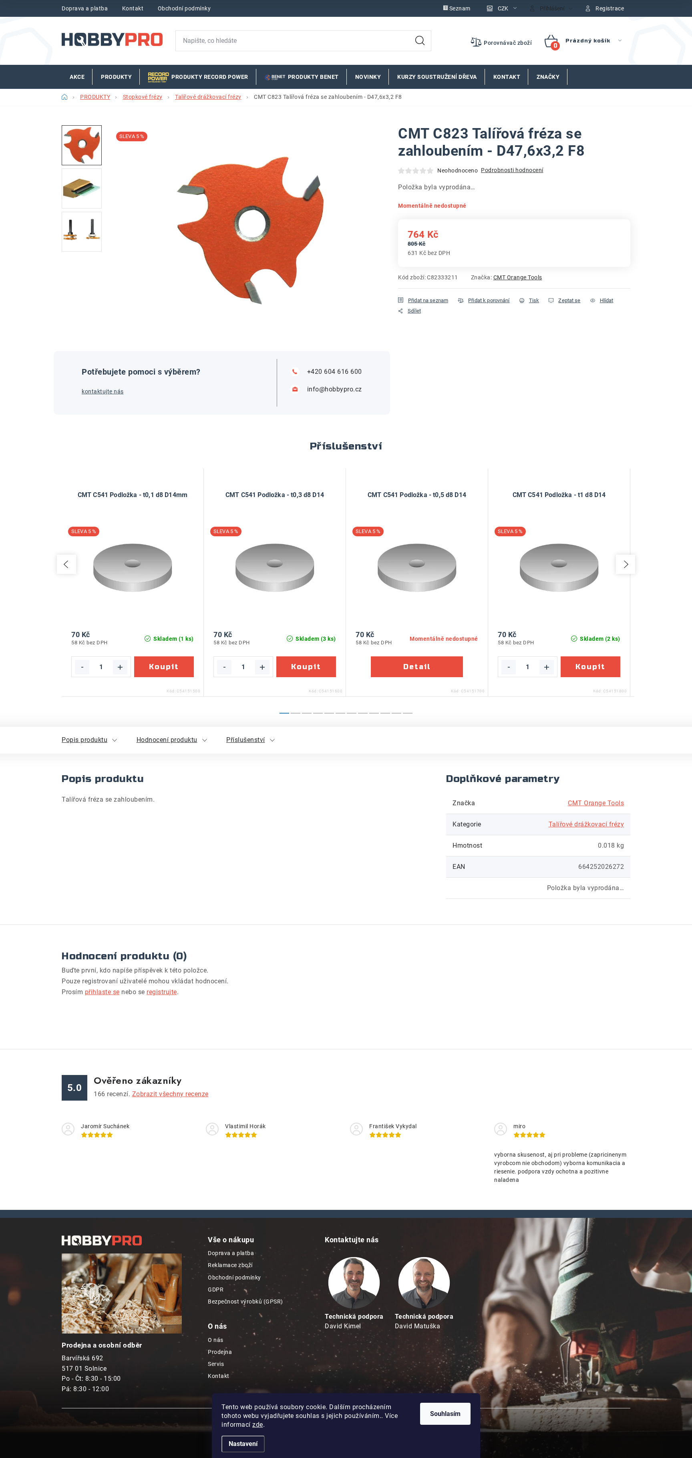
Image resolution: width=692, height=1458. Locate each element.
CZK (503, 8)
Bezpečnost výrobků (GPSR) (245, 1301)
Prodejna (220, 1352)
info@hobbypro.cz (334, 389)
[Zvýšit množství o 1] (120, 667)
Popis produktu (84, 740)
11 (407, 713)
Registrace (609, 8)
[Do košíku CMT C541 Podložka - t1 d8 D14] (590, 666)
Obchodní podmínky (184, 8)
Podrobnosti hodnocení (512, 170)
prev (66, 564)
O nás (215, 1340)
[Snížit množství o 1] (82, 667)
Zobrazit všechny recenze (170, 1094)
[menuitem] (77, 77)
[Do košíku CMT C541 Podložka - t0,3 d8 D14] (306, 666)
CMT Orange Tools (517, 277)
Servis (216, 1364)
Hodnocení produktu (167, 740)
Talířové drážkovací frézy (586, 824)
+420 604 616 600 (334, 371)
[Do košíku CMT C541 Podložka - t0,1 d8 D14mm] (164, 666)
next (625, 564)
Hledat (420, 40)
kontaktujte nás (103, 391)
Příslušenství (245, 740)
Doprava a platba (85, 8)
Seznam (460, 8)
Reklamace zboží (230, 1265)
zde (257, 1424)
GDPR (215, 1289)
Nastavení (243, 1444)
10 (396, 713)
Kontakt (133, 8)
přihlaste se (102, 992)
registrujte (162, 992)
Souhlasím (445, 1414)
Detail (417, 666)
